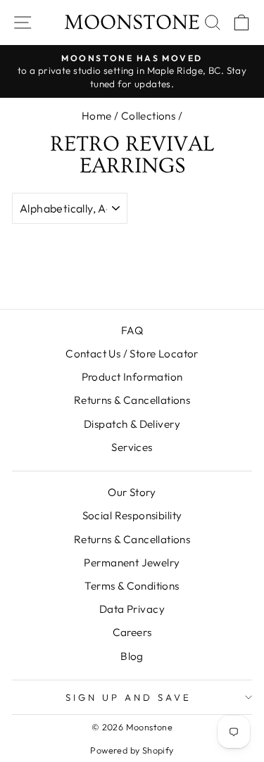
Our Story (132, 492)
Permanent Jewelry (132, 562)
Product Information (132, 376)
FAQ (132, 330)
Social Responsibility (132, 515)
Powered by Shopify (131, 750)
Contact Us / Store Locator (132, 353)
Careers (132, 632)
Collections (148, 115)
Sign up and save (128, 697)
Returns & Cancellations (132, 400)
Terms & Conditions (131, 585)
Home (97, 115)
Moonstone (132, 22)
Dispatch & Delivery (132, 424)
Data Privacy (132, 609)
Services (131, 447)
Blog (132, 656)
